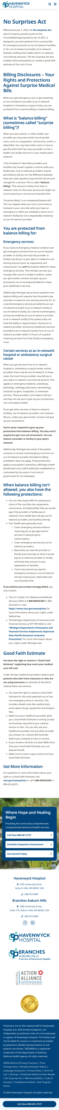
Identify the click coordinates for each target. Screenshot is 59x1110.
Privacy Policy (34, 1070)
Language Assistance (14, 1070)
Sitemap (14, 1074)
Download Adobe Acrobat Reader (37, 1074)
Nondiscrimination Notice (33, 1066)
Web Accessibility (33, 1078)
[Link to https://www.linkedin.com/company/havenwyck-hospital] (33, 923)
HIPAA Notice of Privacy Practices (20, 1062)
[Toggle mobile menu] (55, 4)
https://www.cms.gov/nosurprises (27, 608)
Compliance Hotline (24, 1082)
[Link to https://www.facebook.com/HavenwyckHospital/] (25, 923)
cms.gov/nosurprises (14, 780)
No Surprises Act (42, 30)
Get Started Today (17, 853)
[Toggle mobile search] (49, 4)
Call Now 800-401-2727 (19, 835)
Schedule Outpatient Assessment (25, 844)
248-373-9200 (31, 894)
